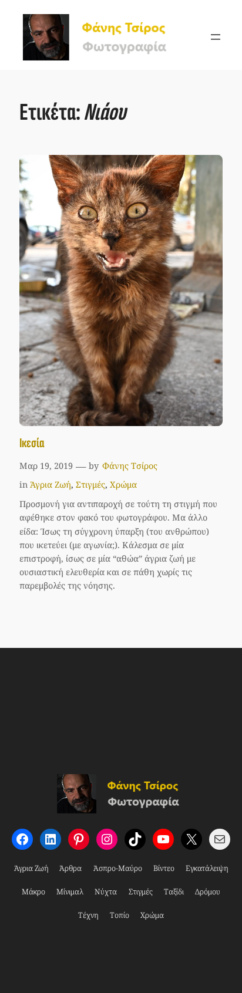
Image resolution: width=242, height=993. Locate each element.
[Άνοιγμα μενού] (216, 37)
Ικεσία (31, 443)
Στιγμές (90, 484)
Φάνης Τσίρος (129, 465)
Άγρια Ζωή (50, 484)
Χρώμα (123, 484)
